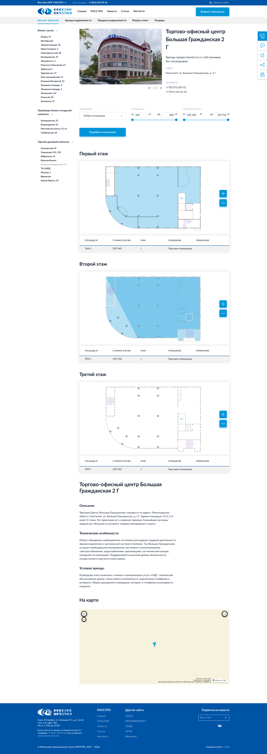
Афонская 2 (47, 69)
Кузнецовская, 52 (49, 121)
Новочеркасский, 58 (51, 53)
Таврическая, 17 (48, 73)
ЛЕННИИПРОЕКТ (135, 721)
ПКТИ (128, 731)
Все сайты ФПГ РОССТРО (50, 3)
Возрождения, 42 (49, 125)
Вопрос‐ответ (140, 20)
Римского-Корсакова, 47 (53, 65)
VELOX (129, 716)
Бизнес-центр (46, 30)
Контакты (139, 11)
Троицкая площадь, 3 (51, 85)
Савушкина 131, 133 (51, 152)
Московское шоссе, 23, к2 (54, 129)
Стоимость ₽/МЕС (192, 109)
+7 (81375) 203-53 (176, 87)
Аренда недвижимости (78, 20)
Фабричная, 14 (48, 156)
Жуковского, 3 (48, 61)
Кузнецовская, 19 (49, 57)
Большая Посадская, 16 (52, 81)
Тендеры (160, 20)
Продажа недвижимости (112, 20)
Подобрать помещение (102, 132)
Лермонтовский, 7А (51, 45)
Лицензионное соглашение (202, 680)
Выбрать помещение (213, 12)
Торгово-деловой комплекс (54, 142)
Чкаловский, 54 (48, 148)
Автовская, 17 (48, 101)
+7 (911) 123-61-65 (176, 92)
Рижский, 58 (47, 97)
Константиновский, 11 (52, 77)
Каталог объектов (48, 20)
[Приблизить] (84, 614)
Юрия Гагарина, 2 (49, 49)
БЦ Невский (47, 41)
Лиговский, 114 (48, 93)
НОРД (129, 726)
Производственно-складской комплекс (55, 112)
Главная (82, 11)
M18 (227, 747)
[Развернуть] (224, 614)
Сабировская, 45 (49, 133)
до (158, 114)
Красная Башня (48, 160)
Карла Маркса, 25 (50, 181)
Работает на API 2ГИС (203, 678)
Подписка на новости (215, 710)
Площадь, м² (138, 109)
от (132, 114)
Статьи (125, 11)
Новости (112, 11)
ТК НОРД (45, 168)
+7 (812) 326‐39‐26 (98, 3)
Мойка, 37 (46, 37)
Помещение (85, 109)
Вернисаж (46, 177)
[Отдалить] (84, 619)
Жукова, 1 (46, 173)
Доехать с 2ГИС (220, 680)
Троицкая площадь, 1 (51, 89)
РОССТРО (97, 11)
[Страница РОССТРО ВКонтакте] (220, 726)
